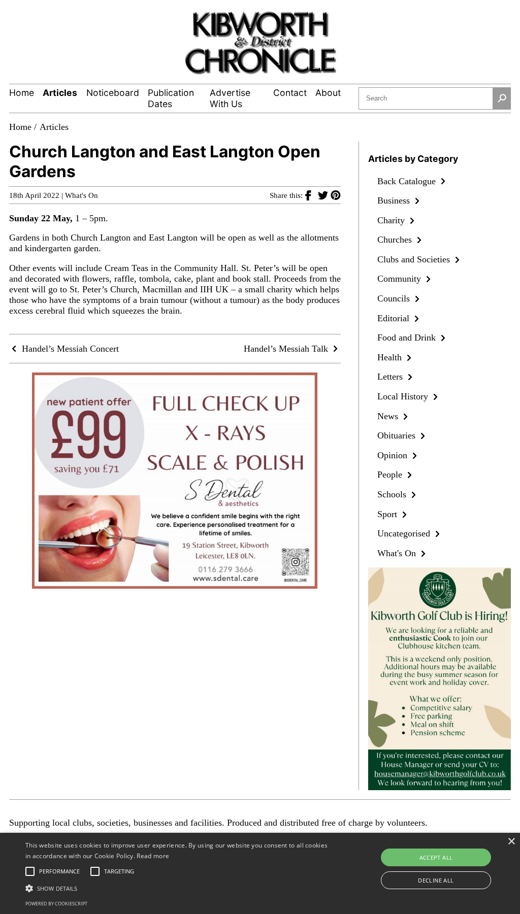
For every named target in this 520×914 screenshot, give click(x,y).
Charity (392, 220)
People (391, 474)
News (389, 416)
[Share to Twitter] (324, 195)
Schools (393, 494)
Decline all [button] (435, 880)
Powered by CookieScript (56, 903)
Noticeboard (112, 92)
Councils (394, 298)
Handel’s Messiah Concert (69, 349)
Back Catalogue (407, 181)
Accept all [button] (436, 857)
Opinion (393, 455)
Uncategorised (405, 533)
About (328, 92)
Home (21, 92)
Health (390, 357)
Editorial (394, 318)
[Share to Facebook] (311, 195)
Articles (60, 92)
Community (400, 279)
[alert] (260, 873)
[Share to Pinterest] (336, 195)
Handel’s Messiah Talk (287, 349)
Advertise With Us (230, 98)
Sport (388, 514)
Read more (153, 856)
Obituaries (397, 435)
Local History (404, 396)
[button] (178, 887)
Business (394, 200)
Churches (395, 239)
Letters (391, 376)
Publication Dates (171, 98)
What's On (81, 195)
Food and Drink (407, 337)
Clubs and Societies (414, 259)
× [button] (511, 841)
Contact (290, 92)
